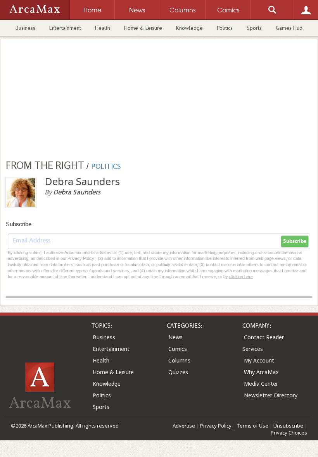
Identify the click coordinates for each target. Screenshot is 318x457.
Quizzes (178, 372)
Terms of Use (252, 425)
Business (25, 27)
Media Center (261, 383)
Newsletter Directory (270, 395)
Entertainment (65, 27)
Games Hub (289, 27)
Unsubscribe (288, 425)
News (175, 337)
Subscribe (294, 241)
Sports (254, 27)
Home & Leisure (143, 27)
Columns (179, 360)
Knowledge (189, 27)
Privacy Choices (289, 432)
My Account (259, 360)
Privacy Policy (216, 425)
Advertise (184, 425)
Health (102, 27)
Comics (177, 348)
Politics (225, 27)
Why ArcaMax (261, 372)
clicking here (241, 276)
